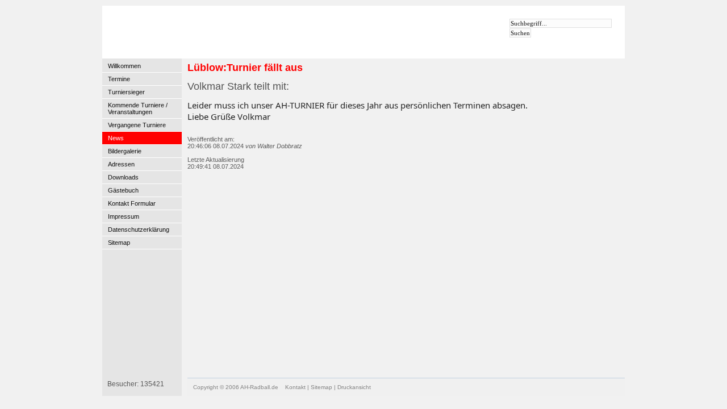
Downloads (123, 177)
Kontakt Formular (132, 203)
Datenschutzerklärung (138, 229)
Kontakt (295, 387)
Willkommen (124, 65)
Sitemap (119, 242)
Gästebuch (123, 190)
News (116, 138)
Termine (119, 79)
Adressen (121, 164)
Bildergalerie (124, 151)
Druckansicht (354, 387)
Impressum (123, 216)
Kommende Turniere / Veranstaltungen (138, 108)
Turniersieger (126, 92)
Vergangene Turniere (137, 125)
